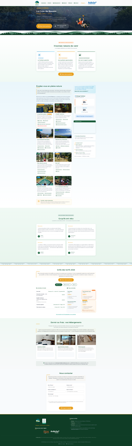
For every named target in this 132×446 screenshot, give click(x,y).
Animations (67, 284)
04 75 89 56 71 (78, 423)
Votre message (51, 394)
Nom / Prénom (50, 385)
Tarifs (49, 3)
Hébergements (57, 3)
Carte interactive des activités (61, 26)
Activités (44, 3)
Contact (76, 3)
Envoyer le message (66, 408)
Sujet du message (70, 389)
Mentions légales (62, 443)
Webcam (64, 3)
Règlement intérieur (70, 443)
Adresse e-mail (69, 385)
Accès (70, 3)
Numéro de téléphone (52, 389)
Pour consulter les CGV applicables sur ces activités (66, 314)
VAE (75, 284)
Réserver (50, 111)
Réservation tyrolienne (45, 26)
